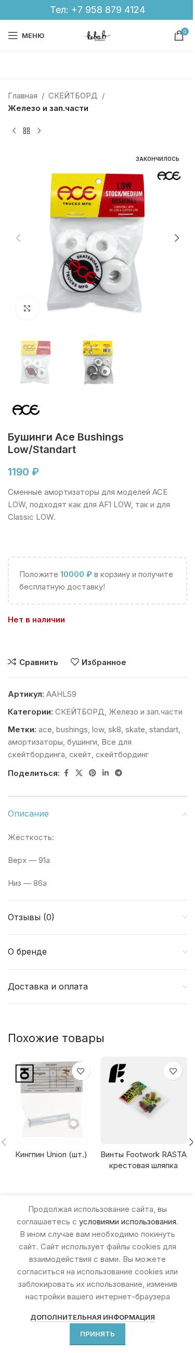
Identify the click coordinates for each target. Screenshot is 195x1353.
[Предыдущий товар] (14, 131)
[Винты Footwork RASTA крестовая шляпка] (144, 1100)
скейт (80, 754)
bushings (72, 729)
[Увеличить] (27, 308)
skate (135, 729)
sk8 (114, 729)
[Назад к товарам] (26, 131)
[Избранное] (81, 1071)
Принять (97, 1334)
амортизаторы (35, 742)
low (98, 729)
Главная (22, 96)
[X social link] (79, 773)
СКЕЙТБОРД (73, 96)
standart (163, 729)
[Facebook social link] (66, 773)
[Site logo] (98, 35)
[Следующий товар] (39, 131)
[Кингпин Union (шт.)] (51, 1100)
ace (45, 729)
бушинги (82, 742)
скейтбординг (122, 754)
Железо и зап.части (48, 108)
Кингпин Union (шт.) (51, 1154)
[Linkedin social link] (105, 773)
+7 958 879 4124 (108, 9)
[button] (18, 238)
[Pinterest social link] (92, 773)
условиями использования (127, 1221)
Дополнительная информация (92, 1317)
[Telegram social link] (118, 773)
